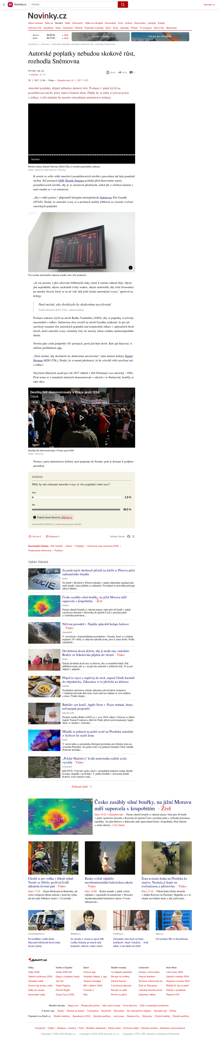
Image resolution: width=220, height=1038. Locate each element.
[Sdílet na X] (133, 536)
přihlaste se (66, 517)
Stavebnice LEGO (81, 1016)
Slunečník (106, 1011)
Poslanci (58, 550)
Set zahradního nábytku (139, 1011)
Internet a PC (35, 28)
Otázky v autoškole (176, 990)
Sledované (171, 28)
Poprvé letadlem (147, 976)
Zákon (69, 546)
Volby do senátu (36, 990)
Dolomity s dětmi (147, 994)
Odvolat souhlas (149, 1028)
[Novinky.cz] (47, 16)
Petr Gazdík (56, 546)
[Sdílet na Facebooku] (128, 536)
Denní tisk (159, 28)
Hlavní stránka (35, 23)
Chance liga (89, 972)
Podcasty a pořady (94, 28)
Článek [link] (34, 112)
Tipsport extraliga (92, 981)
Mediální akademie (95, 1028)
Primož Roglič (63, 990)
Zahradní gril (160, 1011)
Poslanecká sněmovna (39, 550)
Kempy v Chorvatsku (149, 972)
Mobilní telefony (62, 1016)
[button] (81, 128)
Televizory (147, 1016)
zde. (59, 348)
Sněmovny (106, 197)
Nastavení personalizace (172, 1028)
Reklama (61, 1028)
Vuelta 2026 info (64, 972)
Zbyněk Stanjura (74, 180)
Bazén (61, 1011)
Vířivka (172, 1011)
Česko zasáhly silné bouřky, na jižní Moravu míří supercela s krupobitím (94, 599)
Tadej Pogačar (63, 985)
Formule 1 (88, 990)
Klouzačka (119, 1011)
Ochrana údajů (131, 1028)
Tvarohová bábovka (121, 985)
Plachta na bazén (75, 1011)
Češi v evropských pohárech (154, 1005)
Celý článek (119, 825)
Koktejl (161, 23)
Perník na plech (119, 994)
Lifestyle (152, 23)
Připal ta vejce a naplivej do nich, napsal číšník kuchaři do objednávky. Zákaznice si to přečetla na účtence (98, 680)
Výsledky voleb (35, 981)
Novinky (32, 70)
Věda (58, 28)
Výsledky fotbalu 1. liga (95, 976)
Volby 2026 (33, 972)
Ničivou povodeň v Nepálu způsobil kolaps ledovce (95, 624)
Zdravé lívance (118, 981)
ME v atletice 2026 (92, 985)
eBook (113, 72)
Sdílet (124, 72)
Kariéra (72, 1028)
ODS (61, 180)
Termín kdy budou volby (40, 985)
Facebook (40, 1028)
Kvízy (115, 28)
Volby (67, 23)
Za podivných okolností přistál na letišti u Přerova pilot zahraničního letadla (98, 572)
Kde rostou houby (111, 1005)
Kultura (128, 23)
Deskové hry (133, 1016)
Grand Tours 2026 (65, 994)
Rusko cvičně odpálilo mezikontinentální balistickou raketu (109, 880)
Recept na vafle (119, 990)
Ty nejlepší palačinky (121, 972)
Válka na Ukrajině (94, 23)
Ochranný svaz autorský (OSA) (103, 546)
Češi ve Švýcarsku (148, 985)
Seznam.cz (209, 4)
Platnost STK (172, 994)
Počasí (134, 28)
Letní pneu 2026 (174, 972)
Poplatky (79, 546)
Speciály (124, 28)
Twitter (51, 1028)
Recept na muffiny (120, 976)
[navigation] (3, 4)
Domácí (59, 23)
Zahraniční (77, 23)
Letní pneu (118, 1016)
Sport (108, 28)
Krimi (120, 23)
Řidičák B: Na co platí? (177, 985)
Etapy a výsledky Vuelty (68, 976)
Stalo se (49, 23)
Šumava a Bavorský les (151, 981)
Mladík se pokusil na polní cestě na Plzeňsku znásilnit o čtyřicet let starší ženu (97, 733)
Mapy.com (73, 1005)
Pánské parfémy (181, 1016)
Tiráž (81, 1028)
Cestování (68, 28)
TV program (146, 28)
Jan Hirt (60, 981)
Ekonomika (140, 23)
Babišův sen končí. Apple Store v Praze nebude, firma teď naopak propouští (97, 706)
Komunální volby (36, 994)
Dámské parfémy (102, 1016)
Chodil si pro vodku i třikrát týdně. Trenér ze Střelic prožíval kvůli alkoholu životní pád (51, 882)
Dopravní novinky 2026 (178, 981)
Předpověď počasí (90, 1005)
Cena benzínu (130, 1005)
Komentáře (110, 23)
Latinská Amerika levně (150, 990)
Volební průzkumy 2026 (40, 976)
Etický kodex (114, 1028)
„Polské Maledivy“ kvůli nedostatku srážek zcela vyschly (94, 760)
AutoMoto (48, 28)
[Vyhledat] (123, 4)
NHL (85, 994)
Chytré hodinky (162, 1016)
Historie (79, 28)
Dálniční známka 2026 (177, 976)
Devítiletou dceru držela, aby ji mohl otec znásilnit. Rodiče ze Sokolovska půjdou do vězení (96, 653)
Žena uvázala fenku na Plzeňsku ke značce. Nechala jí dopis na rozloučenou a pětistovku (164, 882)
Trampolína (93, 1011)
